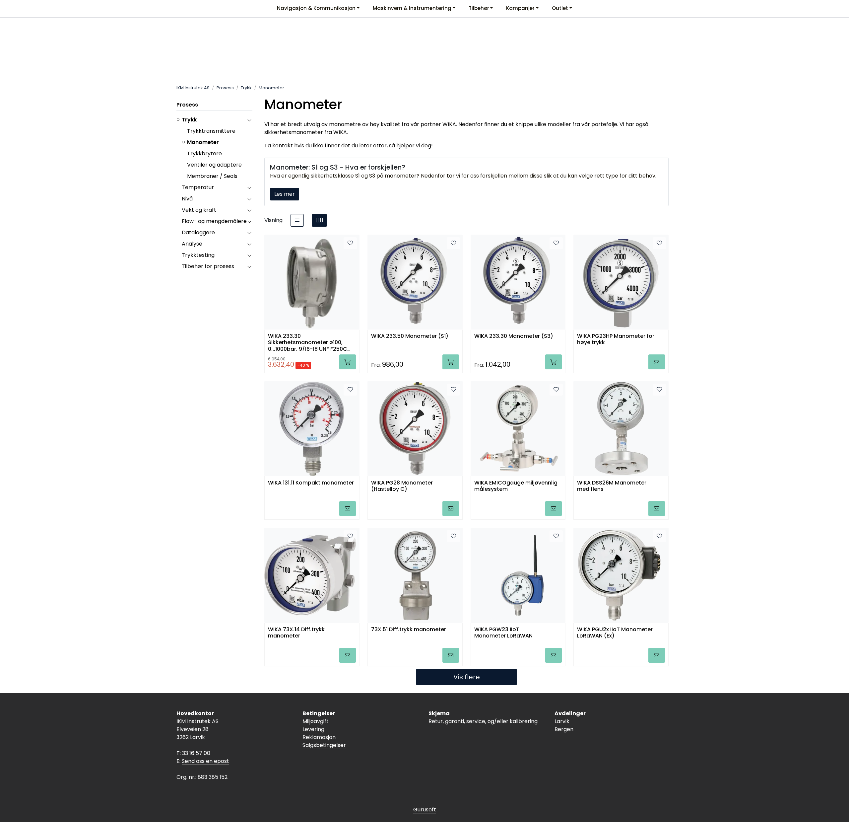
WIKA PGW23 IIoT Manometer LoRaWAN (503, 632)
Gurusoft (424, 809)
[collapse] (249, 120)
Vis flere (466, 677)
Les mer (284, 194)
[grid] (319, 220)
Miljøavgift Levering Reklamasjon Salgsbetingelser (324, 733)
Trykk (189, 119)
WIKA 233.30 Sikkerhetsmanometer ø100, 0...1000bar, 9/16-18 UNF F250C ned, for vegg (307, 342)
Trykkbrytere (204, 153)
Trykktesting (198, 255)
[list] (297, 220)
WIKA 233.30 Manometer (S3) (513, 336)
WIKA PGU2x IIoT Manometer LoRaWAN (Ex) (615, 632)
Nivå (187, 198)
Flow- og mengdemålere (214, 221)
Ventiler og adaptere (214, 165)
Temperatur (198, 187)
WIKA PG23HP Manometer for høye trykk (615, 339)
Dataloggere (198, 232)
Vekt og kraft (199, 210)
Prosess (187, 105)
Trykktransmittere (211, 131)
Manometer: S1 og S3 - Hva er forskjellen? (337, 167)
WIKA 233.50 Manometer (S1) (409, 336)
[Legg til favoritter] (350, 243)
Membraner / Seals (212, 176)
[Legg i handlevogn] (347, 361)
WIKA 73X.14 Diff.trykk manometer (296, 632)
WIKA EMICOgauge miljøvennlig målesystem (515, 486)
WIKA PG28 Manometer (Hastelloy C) (402, 486)
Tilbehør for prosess (208, 266)
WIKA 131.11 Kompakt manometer (311, 483)
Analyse (192, 244)
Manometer (203, 142)
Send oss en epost (205, 761)
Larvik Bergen (564, 725)
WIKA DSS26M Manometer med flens (611, 486)
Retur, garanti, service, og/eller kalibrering (483, 721)
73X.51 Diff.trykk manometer (408, 629)
